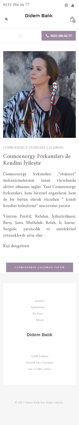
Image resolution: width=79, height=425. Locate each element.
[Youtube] (73, 5)
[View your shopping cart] (72, 19)
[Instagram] (66, 5)
